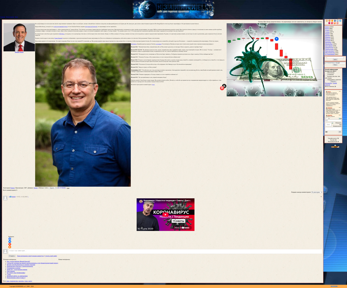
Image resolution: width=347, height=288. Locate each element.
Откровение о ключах (13, 268)
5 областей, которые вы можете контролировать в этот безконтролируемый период (32, 263)
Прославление (329, 51)
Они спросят (11, 271)
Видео (327, 28)
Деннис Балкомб (58, 38)
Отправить (12, 256)
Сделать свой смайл (51, 256)
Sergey (36, 188)
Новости (327, 39)
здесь (153, 84)
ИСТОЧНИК (62, 188)
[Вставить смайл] (340, 118)
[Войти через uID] (9, 238)
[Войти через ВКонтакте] (9, 241)
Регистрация (10, 17)
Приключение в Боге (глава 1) (16, 277)
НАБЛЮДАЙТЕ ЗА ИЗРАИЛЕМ (17, 276)
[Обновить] (339, 118)
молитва (21, 281)
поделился (158, 44)
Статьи (327, 32)
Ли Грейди (133, 44)
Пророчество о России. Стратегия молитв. (20, 266)
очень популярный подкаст (61, 26)
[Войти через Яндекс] (9, 244)
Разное (12, 188)
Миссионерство (330, 52)
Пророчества (329, 47)
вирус (30, 281)
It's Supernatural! (330, 54)
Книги (327, 27)
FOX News (61, 34)
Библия (327, 35)
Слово (9, 274)
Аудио (327, 30)
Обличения (330, 73)
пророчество (14, 281)
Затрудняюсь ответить (334, 79)
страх (26, 281)
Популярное (329, 45)
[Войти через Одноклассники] (9, 247)
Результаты (328, 83)
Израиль (327, 37)
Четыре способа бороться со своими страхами (21, 264)
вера (8, 281)
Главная (2, 17)
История (327, 40)
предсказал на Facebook (91, 26)
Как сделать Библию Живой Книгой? (18, 261)
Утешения (330, 74)
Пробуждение (329, 49)
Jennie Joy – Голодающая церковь (17, 269)
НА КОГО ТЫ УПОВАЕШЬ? (16, 273)
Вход (16, 17)
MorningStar (328, 44)
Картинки (328, 42)
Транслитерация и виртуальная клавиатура (30, 256)
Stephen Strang (19, 52)
